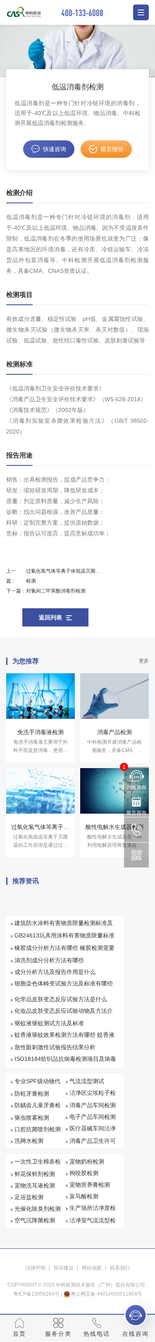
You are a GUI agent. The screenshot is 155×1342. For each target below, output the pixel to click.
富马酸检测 (83, 1196)
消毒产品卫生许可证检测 (92, 1144)
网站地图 (92, 1268)
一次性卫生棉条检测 (37, 1165)
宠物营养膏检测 (89, 1184)
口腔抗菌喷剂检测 (37, 1129)
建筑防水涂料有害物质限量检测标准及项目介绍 (63, 927)
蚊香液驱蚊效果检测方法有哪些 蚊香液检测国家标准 (64, 1038)
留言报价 (112, 149)
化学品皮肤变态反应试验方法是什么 (60, 999)
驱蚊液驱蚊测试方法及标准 (49, 1023)
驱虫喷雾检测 (31, 1117)
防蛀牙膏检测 (31, 1093)
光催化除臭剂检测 (37, 1208)
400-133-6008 (82, 12)
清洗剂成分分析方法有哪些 (49, 960)
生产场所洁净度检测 (92, 1212)
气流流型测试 (86, 1081)
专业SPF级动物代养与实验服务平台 (37, 1085)
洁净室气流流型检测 (92, 1224)
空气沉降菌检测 (34, 1220)
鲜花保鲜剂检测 (34, 1174)
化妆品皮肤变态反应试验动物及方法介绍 (63, 1014)
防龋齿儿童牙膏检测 (37, 1109)
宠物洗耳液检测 (34, 1185)
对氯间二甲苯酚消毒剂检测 (56, 591)
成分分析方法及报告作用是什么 (54, 972)
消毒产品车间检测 (92, 1105)
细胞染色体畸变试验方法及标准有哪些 (63, 983)
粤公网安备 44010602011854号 (106, 1294)
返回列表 (50, 617)
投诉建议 (64, 1268)
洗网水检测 (28, 1140)
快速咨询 (54, 149)
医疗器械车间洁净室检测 (92, 1132)
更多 (144, 661)
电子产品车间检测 (92, 1116)
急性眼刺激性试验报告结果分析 (54, 1047)
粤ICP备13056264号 (36, 1294)
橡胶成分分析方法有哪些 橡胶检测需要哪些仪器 (64, 951)
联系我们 (120, 1268)
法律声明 (35, 1268)
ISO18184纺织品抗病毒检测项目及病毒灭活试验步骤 (65, 1062)
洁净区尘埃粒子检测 (92, 1096)
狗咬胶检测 (83, 1173)
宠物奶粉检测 (86, 1161)
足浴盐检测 (28, 1197)
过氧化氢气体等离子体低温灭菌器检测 (63, 576)
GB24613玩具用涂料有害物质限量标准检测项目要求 (64, 939)
